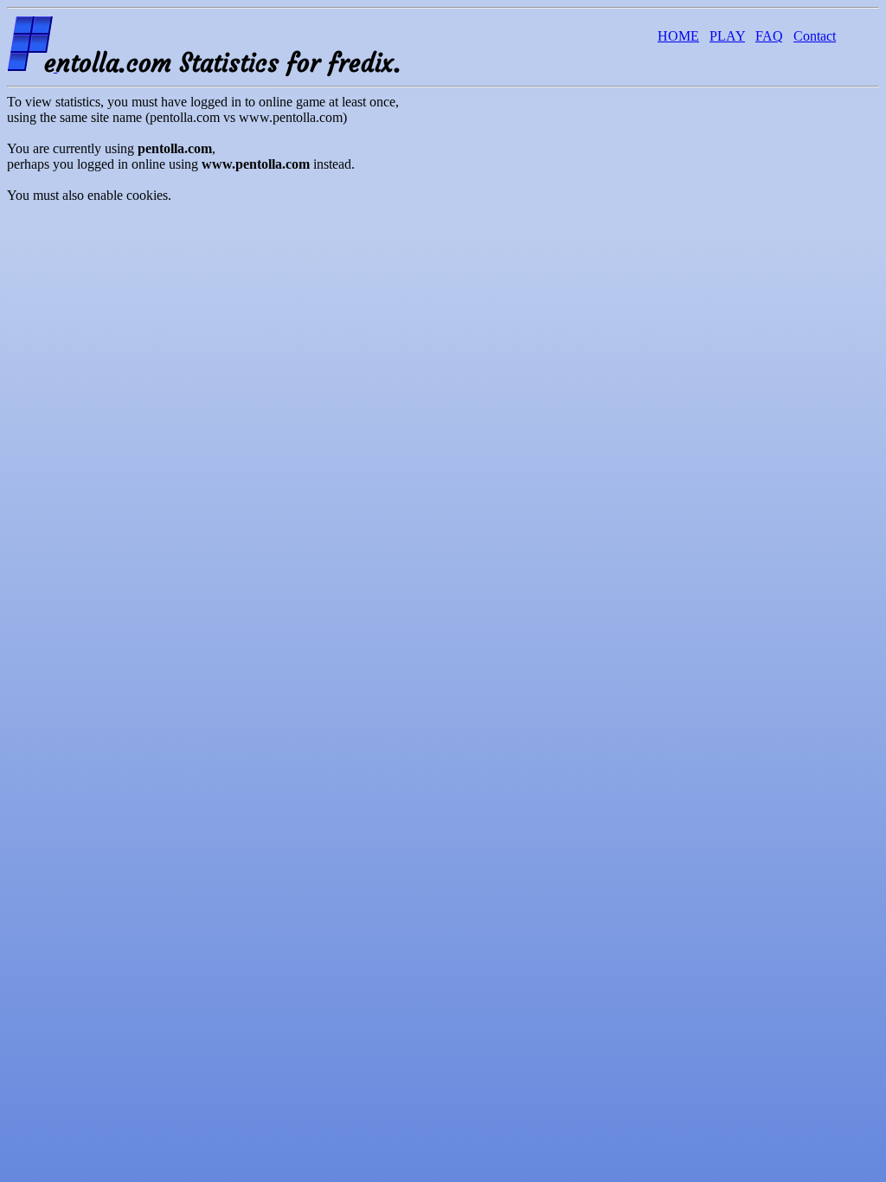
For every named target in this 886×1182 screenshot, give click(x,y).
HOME (678, 36)
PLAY (727, 36)
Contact (814, 36)
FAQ (769, 36)
